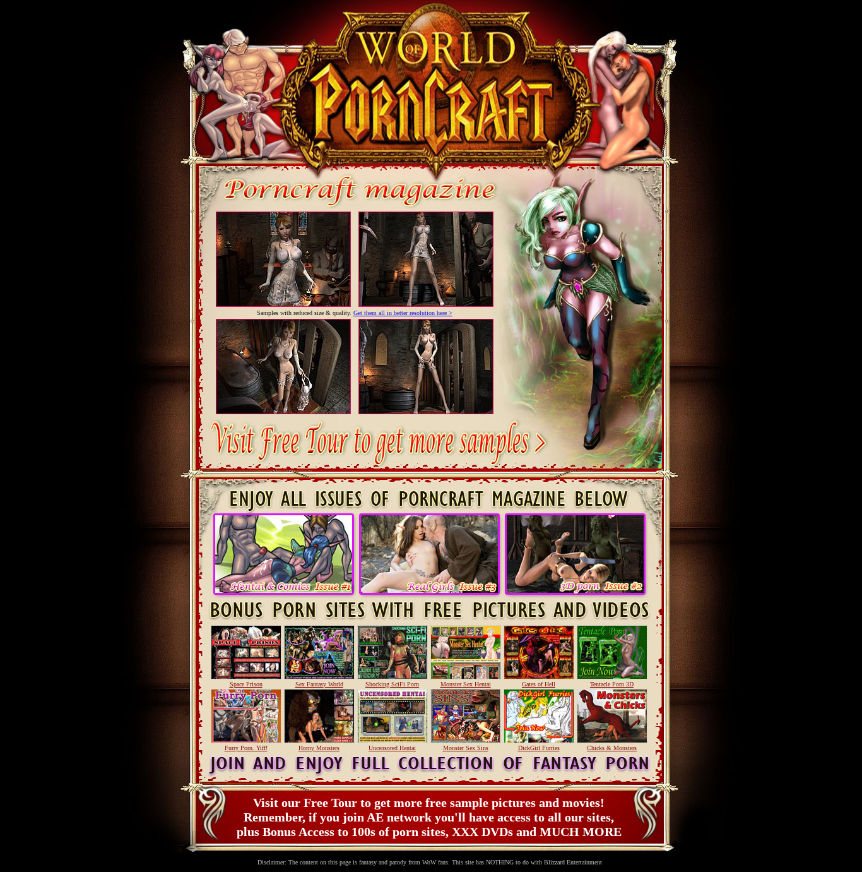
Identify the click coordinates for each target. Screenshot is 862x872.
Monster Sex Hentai (465, 684)
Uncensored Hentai (392, 747)
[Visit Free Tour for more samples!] (374, 475)
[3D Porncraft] (575, 589)
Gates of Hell (538, 684)
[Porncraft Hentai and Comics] (283, 589)
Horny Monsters (318, 747)
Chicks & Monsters (612, 747)
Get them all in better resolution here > (402, 312)
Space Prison (246, 684)
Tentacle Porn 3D (612, 684)
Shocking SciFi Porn (392, 684)
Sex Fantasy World (319, 684)
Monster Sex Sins (465, 747)
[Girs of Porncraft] (429, 589)
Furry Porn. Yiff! (246, 747)
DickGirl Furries (539, 747)
